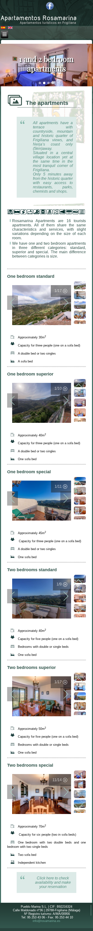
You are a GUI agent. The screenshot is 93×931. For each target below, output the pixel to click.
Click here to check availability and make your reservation (53, 882)
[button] (40, 83)
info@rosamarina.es (46, 921)
